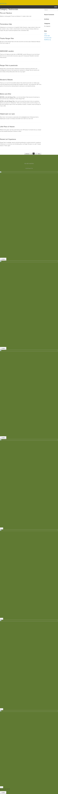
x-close (3, 259)
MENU (55, 7)
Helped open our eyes (7, 114)
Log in (45, 33)
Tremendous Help (6, 24)
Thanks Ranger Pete (7, 38)
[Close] (1, 528)
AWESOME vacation (7, 51)
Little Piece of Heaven (7, 126)
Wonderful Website (6, 79)
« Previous (27, 153)
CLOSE (3, 792)
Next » (39, 153)
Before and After (5, 94)
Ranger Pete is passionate (9, 65)
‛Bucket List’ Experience (8, 139)
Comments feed (47, 37)
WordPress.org (47, 39)
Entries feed (47, 35)
